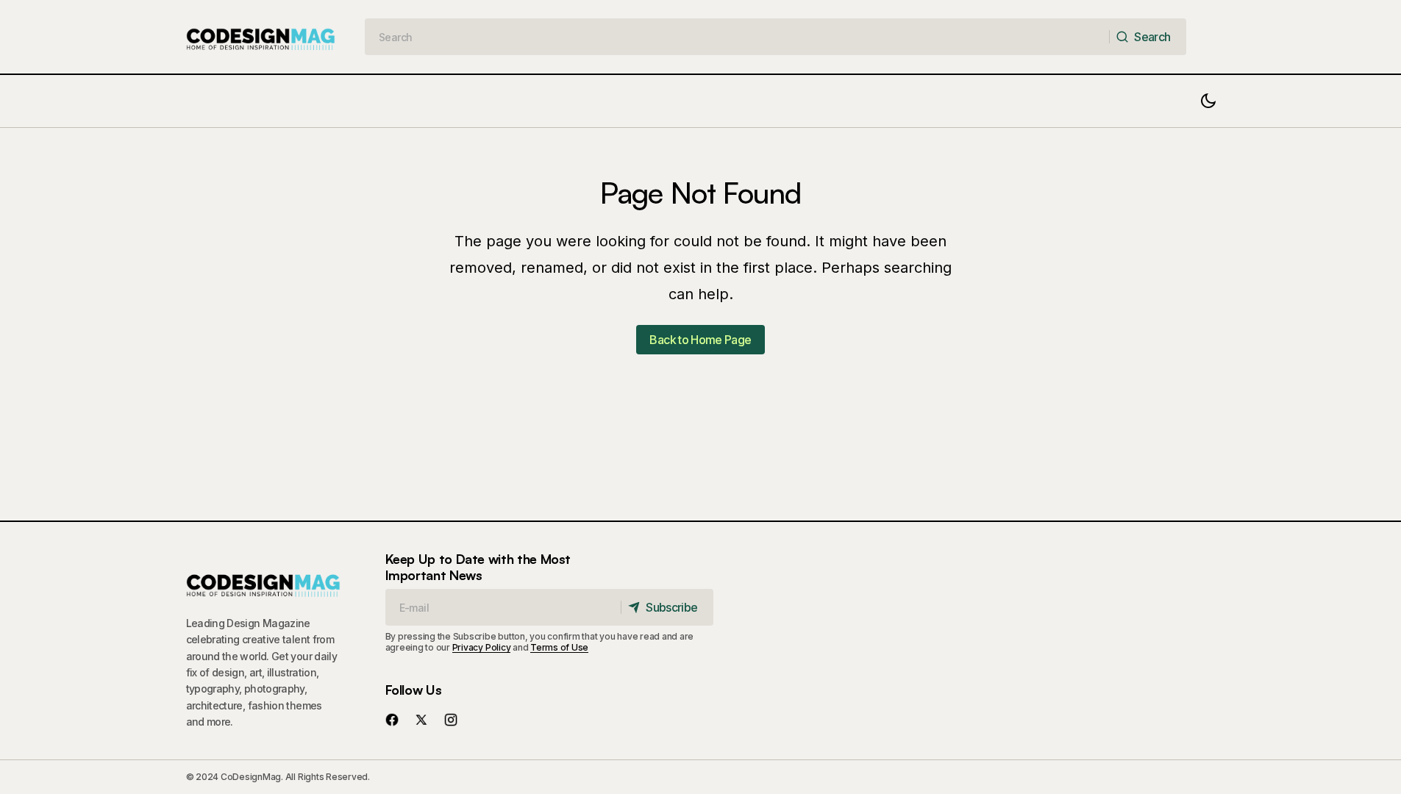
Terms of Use (559, 647)
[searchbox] (737, 36)
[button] (1208, 101)
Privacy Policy (481, 647)
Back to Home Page (700, 339)
